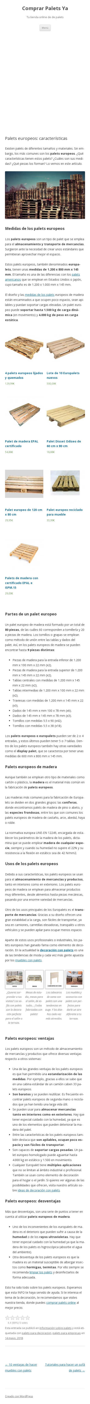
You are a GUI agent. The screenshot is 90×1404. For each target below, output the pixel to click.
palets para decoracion (36, 1333)
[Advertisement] (45, 78)
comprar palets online (61, 1303)
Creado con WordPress (19, 1396)
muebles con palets (28, 960)
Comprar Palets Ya (45, 8)
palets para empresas (67, 1333)
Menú (45, 27)
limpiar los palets (41, 1272)
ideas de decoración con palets (39, 1190)
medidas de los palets (39, 295)
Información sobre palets (56, 1328)
